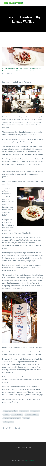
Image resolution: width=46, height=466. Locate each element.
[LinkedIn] (16, 428)
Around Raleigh (35, 68)
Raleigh (26, 418)
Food (12, 71)
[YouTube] (24, 447)
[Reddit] (19, 428)
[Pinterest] (10, 428)
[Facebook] (3, 428)
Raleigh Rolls (9, 422)
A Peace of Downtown (10, 68)
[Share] (27, 447)
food (6, 415)
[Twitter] (7, 428)
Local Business (17, 415)
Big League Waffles (10, 411)
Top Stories (31, 71)
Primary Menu (42, 3)
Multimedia (20, 71)
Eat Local (35, 411)
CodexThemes (29, 460)
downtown (24, 411)
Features (5, 71)
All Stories (24, 68)
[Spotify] (30, 447)
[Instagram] (21, 447)
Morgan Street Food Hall (12, 418)
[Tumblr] (13, 428)
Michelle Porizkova (32, 415)
